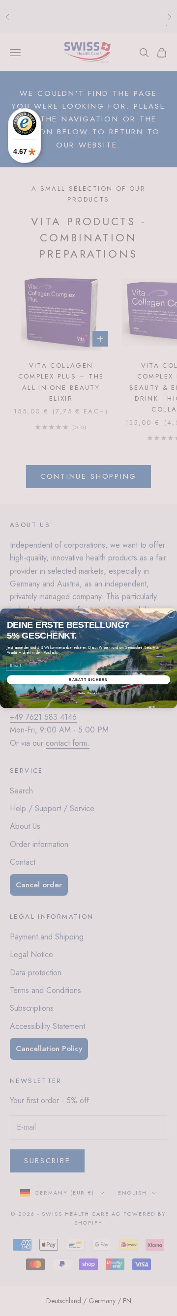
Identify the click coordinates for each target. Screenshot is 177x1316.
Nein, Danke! (89, 693)
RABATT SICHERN (88, 679)
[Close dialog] (171, 614)
